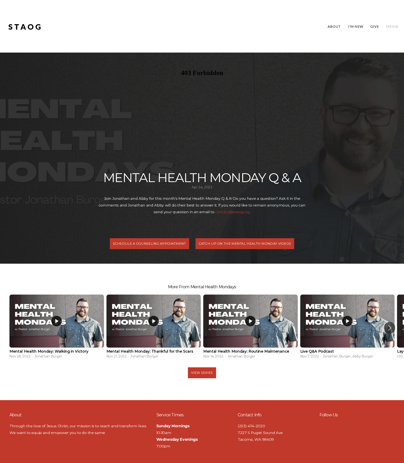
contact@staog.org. (232, 212)
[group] (56, 328)
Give (374, 26)
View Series (202, 373)
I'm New (355, 26)
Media (392, 26)
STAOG (25, 26)
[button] (389, 327)
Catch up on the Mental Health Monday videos (245, 244)
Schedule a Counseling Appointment (149, 244)
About (334, 26)
